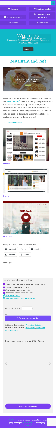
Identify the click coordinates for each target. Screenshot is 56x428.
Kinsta (27, 425)
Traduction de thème (34, 325)
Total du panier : (36, 38)
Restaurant (40, 328)
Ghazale (7, 236)
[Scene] (26, 192)
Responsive (30, 328)
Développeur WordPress (27, 386)
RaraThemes (13, 101)
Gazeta (6, 163)
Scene (6, 196)
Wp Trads (13, 420)
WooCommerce (11, 330)
